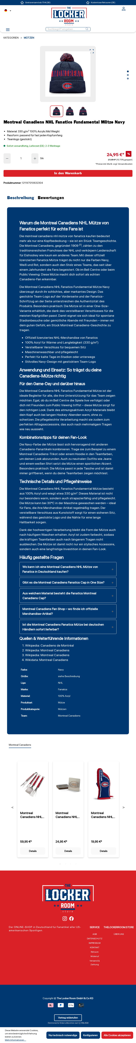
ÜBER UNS (119, 934)
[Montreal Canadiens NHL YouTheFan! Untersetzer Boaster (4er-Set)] (68, 784)
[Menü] (8, 30)
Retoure (94, 952)
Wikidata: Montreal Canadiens (46, 660)
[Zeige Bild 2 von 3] (128, 75)
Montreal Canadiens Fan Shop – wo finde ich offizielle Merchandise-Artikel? (60, 611)
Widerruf (94, 956)
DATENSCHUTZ (94, 938)
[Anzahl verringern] (7, 158)
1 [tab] (60, 864)
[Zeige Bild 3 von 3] (128, 78)
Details (33, 851)
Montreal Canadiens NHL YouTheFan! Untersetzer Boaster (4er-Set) (67, 815)
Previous (12, 807)
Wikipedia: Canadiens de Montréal (49, 645)
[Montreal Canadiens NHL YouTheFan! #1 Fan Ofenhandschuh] (103, 784)
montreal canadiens (39, 236)
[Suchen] (87, 29)
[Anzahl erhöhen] (35, 158)
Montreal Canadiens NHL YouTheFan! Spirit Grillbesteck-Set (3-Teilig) (32, 815)
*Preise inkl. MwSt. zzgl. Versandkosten (114, 164)
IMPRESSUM (95, 943)
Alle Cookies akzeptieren (117, 1035)
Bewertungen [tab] (51, 198)
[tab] (21, 198)
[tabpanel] (32, 807)
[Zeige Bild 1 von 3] (128, 71)
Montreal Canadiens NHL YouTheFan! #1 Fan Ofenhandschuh (102, 815)
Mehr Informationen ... (15, 1040)
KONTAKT (94, 947)
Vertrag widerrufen (68, 1017)
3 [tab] (70, 864)
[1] (80, 244)
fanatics (79, 236)
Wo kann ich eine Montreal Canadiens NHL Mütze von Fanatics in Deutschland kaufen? (60, 569)
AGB (95, 934)
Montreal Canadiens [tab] (20, 744)
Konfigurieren (90, 1035)
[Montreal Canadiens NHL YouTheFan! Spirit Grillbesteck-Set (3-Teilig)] (32, 784)
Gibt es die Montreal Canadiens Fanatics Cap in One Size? (63, 582)
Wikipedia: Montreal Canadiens (47, 650)
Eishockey (31, 255)
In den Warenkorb (68, 173)
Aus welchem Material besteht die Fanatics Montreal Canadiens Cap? (59, 595)
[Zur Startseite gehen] (68, 16)
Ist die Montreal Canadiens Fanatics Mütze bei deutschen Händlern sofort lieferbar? (63, 627)
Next (123, 807)
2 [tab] (65, 864)
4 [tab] (76, 864)
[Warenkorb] (130, 8)
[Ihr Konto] (123, 9)
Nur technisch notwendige (63, 1035)
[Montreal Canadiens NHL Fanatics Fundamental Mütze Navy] (68, 74)
